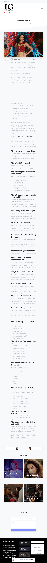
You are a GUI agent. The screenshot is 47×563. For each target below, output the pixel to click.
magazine (17, 437)
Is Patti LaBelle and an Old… (12, 500)
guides (28, 435)
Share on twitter (30, 442)
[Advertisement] (23, 94)
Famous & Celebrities (37, 541)
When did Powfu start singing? (11, 474)
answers (18, 435)
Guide (20, 23)
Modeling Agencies (37, 547)
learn (12, 437)
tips (27, 437)
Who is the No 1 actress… (32, 475)
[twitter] (9, 1)
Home (16, 23)
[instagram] (11, 1)
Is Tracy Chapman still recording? (32, 499)
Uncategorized (38, 553)
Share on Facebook (19, 442)
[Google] (7, 1)
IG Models (33, 435)
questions (23, 437)
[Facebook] (5, 1)
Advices (12, 435)
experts (23, 435)
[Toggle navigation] (42, 9)
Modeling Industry (37, 550)
